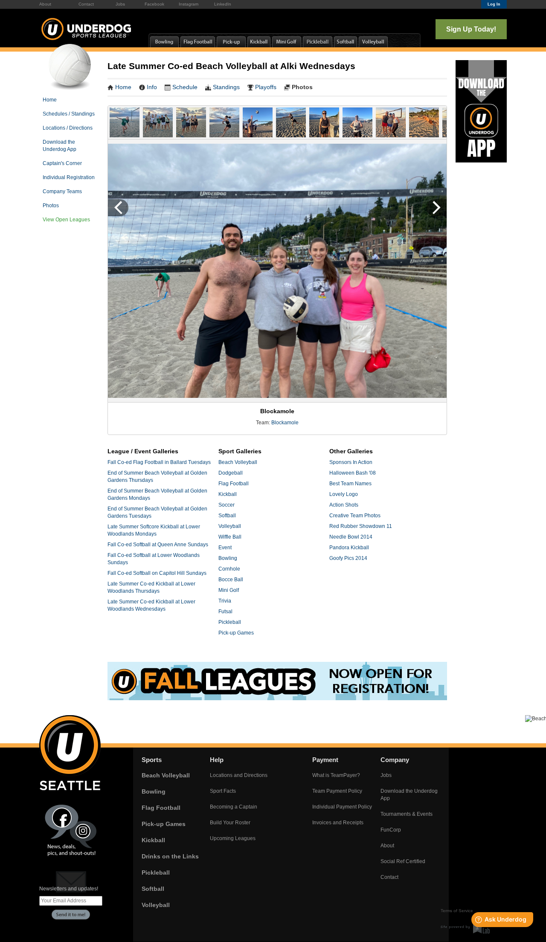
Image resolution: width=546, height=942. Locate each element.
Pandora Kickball (349, 548)
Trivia (224, 601)
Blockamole (285, 423)
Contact (86, 4)
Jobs (120, 4)
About (45, 4)
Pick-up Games (236, 633)
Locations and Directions (238, 775)
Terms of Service (457, 910)
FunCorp (390, 830)
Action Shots (343, 505)
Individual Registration (69, 177)
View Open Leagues (66, 220)
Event (225, 548)
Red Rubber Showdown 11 (360, 526)
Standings (226, 87)
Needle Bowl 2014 (350, 537)
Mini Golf (228, 590)
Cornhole (229, 569)
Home (50, 100)
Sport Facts (223, 791)
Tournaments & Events (406, 814)
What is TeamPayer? (336, 775)
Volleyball (229, 526)
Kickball (227, 494)
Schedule (184, 87)
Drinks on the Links (170, 856)
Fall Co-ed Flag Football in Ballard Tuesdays (159, 462)
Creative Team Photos (354, 516)
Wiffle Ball (229, 537)
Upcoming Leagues (233, 838)
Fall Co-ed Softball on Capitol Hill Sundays (156, 573)
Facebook (154, 4)
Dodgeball (230, 473)
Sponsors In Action (350, 462)
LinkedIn (222, 4)
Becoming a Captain (233, 807)
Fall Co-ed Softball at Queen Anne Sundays (157, 545)
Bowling (227, 558)
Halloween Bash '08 (352, 473)
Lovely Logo (343, 494)
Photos (51, 206)
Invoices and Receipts (337, 823)
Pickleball (229, 622)
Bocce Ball (230, 580)
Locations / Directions (68, 128)
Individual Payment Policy (342, 807)
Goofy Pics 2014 (348, 558)
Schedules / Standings (69, 114)
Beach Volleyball (237, 462)
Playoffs (265, 87)
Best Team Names (350, 484)
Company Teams (62, 191)
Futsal (225, 611)
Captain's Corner (62, 163)
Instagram (188, 4)
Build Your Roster (230, 823)
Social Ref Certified (402, 861)
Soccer (226, 505)
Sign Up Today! (471, 29)
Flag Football (233, 484)
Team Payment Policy (337, 791)
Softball (227, 516)
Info (152, 87)
